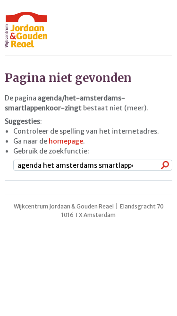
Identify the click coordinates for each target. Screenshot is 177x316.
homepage (66, 141)
